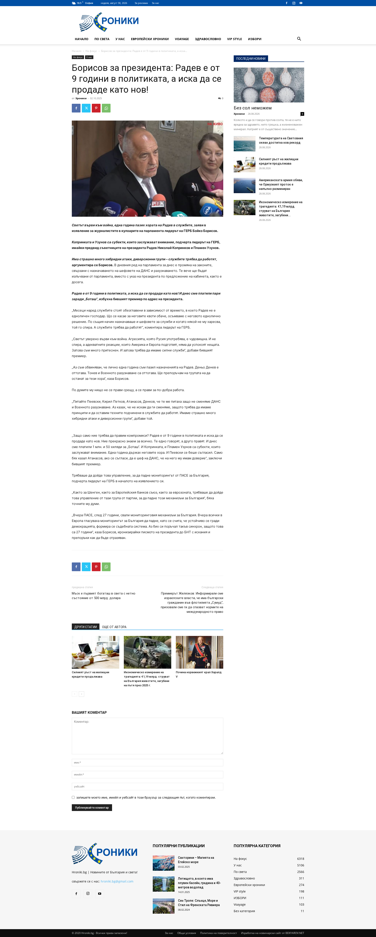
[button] (299, 39)
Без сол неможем (253, 108)
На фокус (91, 51)
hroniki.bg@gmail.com (117, 881)
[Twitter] (86, 108)
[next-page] (81, 694)
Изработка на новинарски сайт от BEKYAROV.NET (272, 933)
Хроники (81, 98)
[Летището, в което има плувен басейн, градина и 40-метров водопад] (164, 884)
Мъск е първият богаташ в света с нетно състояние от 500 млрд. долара (103, 595)
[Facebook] (286, 3)
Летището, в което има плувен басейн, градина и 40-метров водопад (199, 883)
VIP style (234, 39)
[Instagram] (293, 3)
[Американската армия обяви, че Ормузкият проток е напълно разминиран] (244, 185)
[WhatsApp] (106, 108)
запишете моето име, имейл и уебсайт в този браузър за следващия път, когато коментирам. (146, 797)
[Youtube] (301, 3)
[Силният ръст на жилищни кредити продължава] (95, 652)
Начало (81, 39)
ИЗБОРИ (255, 39)
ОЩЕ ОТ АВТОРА (114, 627)
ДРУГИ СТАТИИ (85, 627)
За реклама (141, 3)
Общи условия (186, 933)
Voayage (182, 39)
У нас (120, 39)
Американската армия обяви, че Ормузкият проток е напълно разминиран (281, 184)
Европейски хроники (150, 39)
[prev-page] (74, 694)
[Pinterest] (96, 108)
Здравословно (208, 39)
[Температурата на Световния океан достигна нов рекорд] (244, 143)
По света (101, 39)
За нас (155, 3)
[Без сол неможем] (269, 85)
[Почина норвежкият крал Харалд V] (199, 652)
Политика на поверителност (218, 933)
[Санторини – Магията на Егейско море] (164, 863)
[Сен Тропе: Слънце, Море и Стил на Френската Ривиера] (164, 906)
